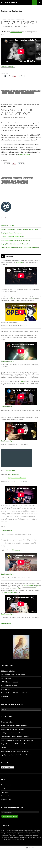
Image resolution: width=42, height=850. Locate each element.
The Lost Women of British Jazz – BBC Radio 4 (15, 693)
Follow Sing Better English (12, 807)
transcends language (29, 587)
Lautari (11, 590)
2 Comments (24, 444)
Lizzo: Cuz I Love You (19, 22)
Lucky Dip (10, 256)
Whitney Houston (28, 93)
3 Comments (21, 117)
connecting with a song (31, 585)
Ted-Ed (18, 300)
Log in (3, 788)
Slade (17, 93)
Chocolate (18, 178)
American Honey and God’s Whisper (12, 729)
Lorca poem (19, 262)
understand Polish (16, 589)
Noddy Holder (22, 180)
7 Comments (26, 577)
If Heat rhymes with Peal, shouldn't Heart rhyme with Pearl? (20, 247)
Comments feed (6, 796)
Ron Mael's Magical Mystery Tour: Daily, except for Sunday (19, 229)
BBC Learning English (8, 671)
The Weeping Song (7, 722)
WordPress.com (6, 799)
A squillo (4, 325)
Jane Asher (6, 180)
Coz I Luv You (7, 90)
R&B (8, 19)
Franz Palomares (34, 298)
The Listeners (5, 689)
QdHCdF (18, 183)
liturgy (23, 381)
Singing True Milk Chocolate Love (16, 112)
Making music (5, 481)
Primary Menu (39, 2)
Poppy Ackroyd (10, 470)
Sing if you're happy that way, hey (11, 233)
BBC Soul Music (6, 678)
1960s (3, 105)
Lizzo (4, 93)
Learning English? (33, 105)
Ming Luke (12, 298)
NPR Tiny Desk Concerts (9, 685)
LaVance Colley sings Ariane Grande (12, 236)
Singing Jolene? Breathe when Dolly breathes (15, 244)
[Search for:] (21, 218)
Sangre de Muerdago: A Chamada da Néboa (15, 744)
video (25, 183)
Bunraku (4, 444)
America (4, 19)
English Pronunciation (13, 105)
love (13, 180)
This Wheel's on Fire (7, 225)
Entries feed (5, 792)
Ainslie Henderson (13, 474)
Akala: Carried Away (7, 534)
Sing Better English (9, 2)
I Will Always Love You (33, 90)
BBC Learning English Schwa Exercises (13, 674)
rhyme (11, 93)
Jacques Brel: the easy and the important (14, 725)
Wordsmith (4, 696)
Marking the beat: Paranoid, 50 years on (13, 733)
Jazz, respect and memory (9, 617)
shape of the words (10, 592)
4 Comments (27, 534)
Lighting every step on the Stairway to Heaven (16, 410)
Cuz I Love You (18, 90)
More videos (6, 623)
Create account (6, 785)
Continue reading (8, 67)
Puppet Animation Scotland (17, 478)
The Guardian (17, 550)
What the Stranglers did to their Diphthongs (15, 364)
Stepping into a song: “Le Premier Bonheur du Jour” (17, 740)
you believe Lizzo (16, 32)
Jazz (24, 105)
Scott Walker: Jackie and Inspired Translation (15, 240)
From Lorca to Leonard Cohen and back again (16, 289)
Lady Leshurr (5, 577)
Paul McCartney (8, 183)
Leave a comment (22, 26)
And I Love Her (7, 178)
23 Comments (24, 481)
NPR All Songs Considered (9, 682)
